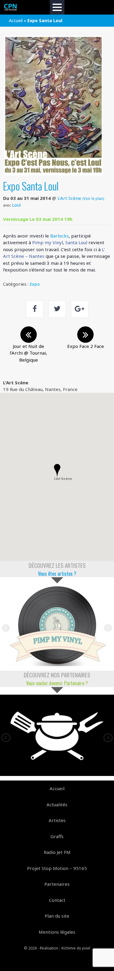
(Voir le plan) (93, 198)
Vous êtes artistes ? (57, 573)
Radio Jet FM (57, 852)
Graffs (57, 836)
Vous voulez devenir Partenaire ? (57, 683)
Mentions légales (57, 932)
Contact (57, 900)
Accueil (15, 20)
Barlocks (59, 236)
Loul (16, 205)
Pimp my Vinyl (47, 242)
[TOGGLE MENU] (57, 7)
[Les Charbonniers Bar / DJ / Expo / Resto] (57, 735)
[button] (57, 470)
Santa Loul (76, 242)
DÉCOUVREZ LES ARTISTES (57, 565)
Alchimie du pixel (75, 948)
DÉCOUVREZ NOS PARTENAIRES (57, 674)
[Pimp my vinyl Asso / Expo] (57, 625)
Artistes (57, 820)
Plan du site (57, 916)
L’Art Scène (69, 198)
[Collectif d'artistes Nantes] (11, 7)
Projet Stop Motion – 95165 (57, 868)
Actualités (57, 804)
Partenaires (57, 884)
